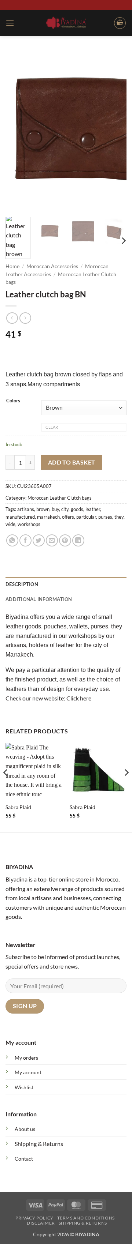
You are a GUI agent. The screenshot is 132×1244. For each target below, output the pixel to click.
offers (68, 517)
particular (86, 517)
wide (10, 524)
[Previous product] (25, 318)
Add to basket (71, 462)
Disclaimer (41, 1223)
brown (43, 509)
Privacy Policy (34, 1218)
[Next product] (12, 318)
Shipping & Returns (39, 1143)
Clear (51, 427)
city (65, 509)
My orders (26, 1058)
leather (92, 509)
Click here (78, 698)
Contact (24, 1158)
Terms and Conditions (86, 1218)
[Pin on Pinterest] (65, 540)
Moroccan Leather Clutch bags (59, 498)
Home (12, 266)
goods (77, 509)
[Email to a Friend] (52, 540)
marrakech (48, 517)
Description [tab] (22, 584)
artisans (25, 509)
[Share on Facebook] (25, 540)
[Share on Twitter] (39, 540)
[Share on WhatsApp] (12, 540)
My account (28, 1072)
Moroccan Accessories (52, 266)
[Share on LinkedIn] (78, 540)
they (119, 517)
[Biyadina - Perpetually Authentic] (66, 23)
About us (25, 1129)
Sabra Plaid (18, 807)
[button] (10, 23)
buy (55, 509)
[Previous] (17, 131)
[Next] (114, 131)
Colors (13, 400)
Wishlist (24, 1087)
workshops (29, 524)
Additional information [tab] (39, 599)
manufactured (20, 517)
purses (105, 517)
